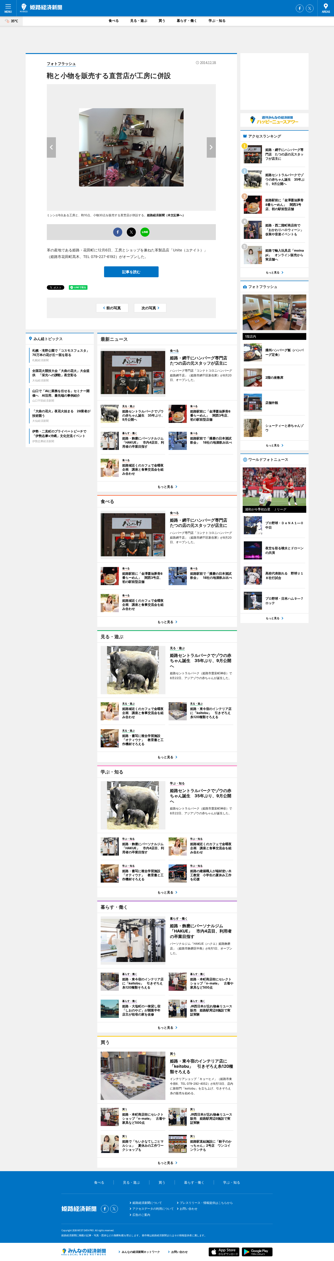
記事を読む (131, 272)
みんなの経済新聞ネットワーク (83, 1252)
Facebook (300, 8)
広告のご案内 (141, 1215)
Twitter (310, 8)
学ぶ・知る (217, 20)
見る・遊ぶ (138, 20)
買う (162, 20)
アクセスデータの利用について (153, 1208)
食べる (114, 20)
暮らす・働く (187, 20)
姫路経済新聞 (41, 7)
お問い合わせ (188, 1208)
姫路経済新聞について (147, 1203)
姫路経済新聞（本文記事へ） (166, 215)
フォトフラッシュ (61, 63)
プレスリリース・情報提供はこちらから (206, 1203)
